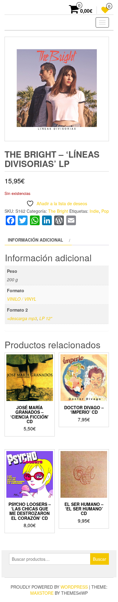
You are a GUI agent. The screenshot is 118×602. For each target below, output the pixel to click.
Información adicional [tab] (35, 240)
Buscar (99, 559)
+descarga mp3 (22, 318)
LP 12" (45, 318)
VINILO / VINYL (21, 299)
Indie (94, 211)
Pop (105, 211)
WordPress (74, 587)
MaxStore (42, 593)
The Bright (58, 211)
